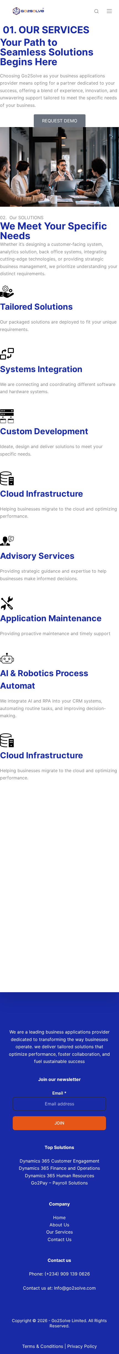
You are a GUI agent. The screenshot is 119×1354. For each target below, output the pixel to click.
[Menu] (109, 11)
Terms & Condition (41, 1346)
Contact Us (59, 1239)
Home (59, 1217)
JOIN (59, 1123)
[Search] (96, 11)
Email (59, 1093)
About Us (59, 1224)
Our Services (59, 1232)
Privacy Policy (82, 1346)
